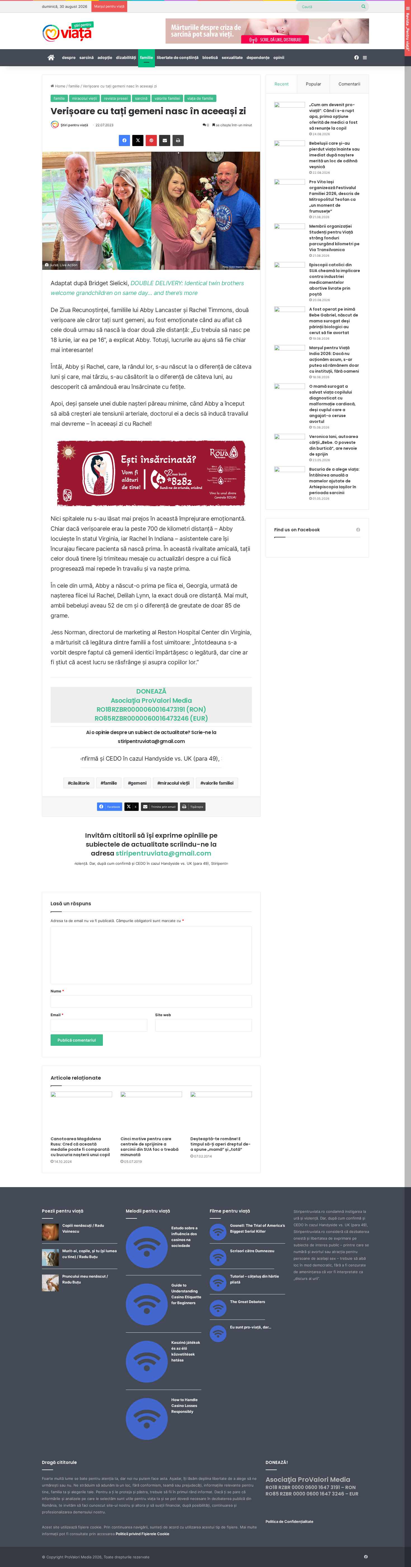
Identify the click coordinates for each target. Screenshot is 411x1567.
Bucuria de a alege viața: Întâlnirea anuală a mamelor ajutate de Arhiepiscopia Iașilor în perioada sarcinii (334, 481)
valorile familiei (167, 98)
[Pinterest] (151, 140)
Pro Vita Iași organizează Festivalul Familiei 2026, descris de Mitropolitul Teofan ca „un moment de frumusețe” (334, 196)
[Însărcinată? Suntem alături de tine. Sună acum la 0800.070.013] (151, 473)
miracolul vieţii (84, 98)
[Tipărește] (178, 140)
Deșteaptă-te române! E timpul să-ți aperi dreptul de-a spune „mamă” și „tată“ (220, 1144)
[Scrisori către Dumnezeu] (218, 1264)
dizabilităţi (126, 57)
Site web (163, 1015)
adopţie (105, 57)
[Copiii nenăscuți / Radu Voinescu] (50, 1239)
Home (59, 86)
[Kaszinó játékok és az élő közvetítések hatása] (147, 1381)
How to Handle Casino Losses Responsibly (184, 1405)
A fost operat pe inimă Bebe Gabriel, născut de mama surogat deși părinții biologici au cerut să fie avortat (333, 320)
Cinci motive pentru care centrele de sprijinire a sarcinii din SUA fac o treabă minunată (149, 1147)
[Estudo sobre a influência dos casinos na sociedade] (147, 1266)
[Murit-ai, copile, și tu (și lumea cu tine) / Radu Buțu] (50, 1264)
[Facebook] (124, 140)
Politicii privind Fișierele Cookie (142, 1534)
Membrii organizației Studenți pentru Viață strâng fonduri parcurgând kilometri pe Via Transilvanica (334, 238)
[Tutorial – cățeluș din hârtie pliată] (218, 1290)
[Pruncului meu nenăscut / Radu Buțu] (50, 1290)
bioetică (210, 57)
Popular (313, 84)
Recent (282, 84)
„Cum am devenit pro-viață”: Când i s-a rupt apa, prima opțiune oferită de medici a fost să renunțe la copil (333, 116)
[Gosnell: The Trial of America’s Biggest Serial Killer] (218, 1239)
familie (146, 57)
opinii (278, 57)
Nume (57, 991)
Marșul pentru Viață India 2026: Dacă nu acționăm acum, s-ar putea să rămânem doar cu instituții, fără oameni (334, 359)
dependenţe (258, 57)
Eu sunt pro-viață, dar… (250, 1327)
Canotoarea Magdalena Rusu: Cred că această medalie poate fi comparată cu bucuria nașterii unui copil (80, 1147)
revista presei (116, 98)
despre (68, 57)
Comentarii (349, 84)
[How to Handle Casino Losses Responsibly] (147, 1438)
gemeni (138, 783)
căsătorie (80, 783)
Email (57, 1015)
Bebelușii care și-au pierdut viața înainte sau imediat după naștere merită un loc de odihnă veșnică (334, 155)
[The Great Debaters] (218, 1315)
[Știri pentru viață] (68, 29)
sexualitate (232, 57)
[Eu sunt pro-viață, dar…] (218, 1341)
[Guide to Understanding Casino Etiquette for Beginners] (147, 1324)
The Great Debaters (247, 1301)
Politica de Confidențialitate (289, 1521)
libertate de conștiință (178, 57)
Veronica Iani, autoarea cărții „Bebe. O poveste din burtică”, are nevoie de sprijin (333, 445)
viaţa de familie (200, 98)
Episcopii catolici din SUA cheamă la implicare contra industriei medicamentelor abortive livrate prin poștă (334, 279)
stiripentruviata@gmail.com (163, 853)
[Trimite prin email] (164, 140)
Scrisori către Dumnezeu (252, 1251)
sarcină (86, 57)
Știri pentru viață (74, 125)
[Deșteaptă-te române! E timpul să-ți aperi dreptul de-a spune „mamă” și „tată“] (221, 1112)
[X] (137, 140)
